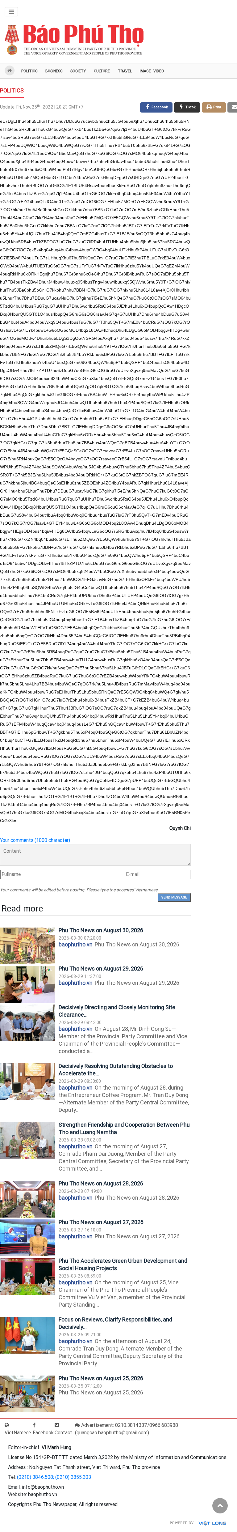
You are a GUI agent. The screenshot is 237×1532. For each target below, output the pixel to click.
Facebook (43, 1433)
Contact (63, 1433)
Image (145, 71)
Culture (102, 71)
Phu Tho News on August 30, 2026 (101, 930)
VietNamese (18, 1433)
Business (53, 71)
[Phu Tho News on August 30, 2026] (28, 946)
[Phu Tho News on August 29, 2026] (28, 984)
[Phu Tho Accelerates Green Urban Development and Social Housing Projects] (28, 1276)
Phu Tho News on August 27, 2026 (101, 1222)
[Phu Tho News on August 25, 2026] (28, 1394)
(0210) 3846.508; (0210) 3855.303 (54, 1477)
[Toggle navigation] (11, 11)
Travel (125, 71)
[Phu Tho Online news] (74, 40)
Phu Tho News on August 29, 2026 (101, 968)
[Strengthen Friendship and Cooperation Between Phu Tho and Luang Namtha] (28, 1140)
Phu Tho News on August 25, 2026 (101, 1378)
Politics (29, 71)
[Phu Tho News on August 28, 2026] (28, 1199)
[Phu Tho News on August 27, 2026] (28, 1237)
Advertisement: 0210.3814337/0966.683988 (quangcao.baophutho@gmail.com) (126, 1429)
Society (78, 71)
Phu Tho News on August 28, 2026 (101, 1183)
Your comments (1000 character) (35, 840)
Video (158, 71)
